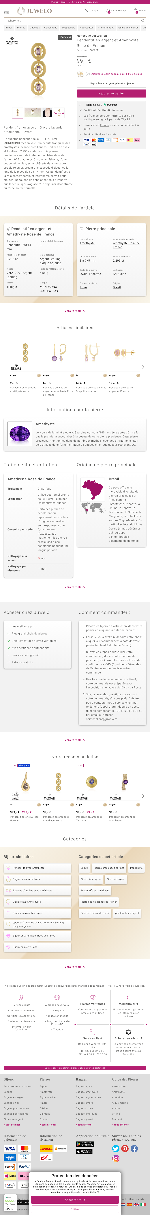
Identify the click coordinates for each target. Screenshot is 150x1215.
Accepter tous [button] (75, 1200)
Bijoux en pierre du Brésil (95, 913)
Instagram (115, 1158)
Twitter (115, 1148)
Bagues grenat (84, 1119)
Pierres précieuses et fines (109, 868)
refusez (63, 1187)
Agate (43, 1086)
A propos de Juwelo (57, 1005)
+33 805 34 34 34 (95, 1051)
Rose (83, 287)
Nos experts (57, 1010)
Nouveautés (86, 28)
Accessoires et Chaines (18, 1086)
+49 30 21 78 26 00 (95, 1054)
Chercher (143, 21)
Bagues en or (11, 1103)
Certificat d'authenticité (21, 1016)
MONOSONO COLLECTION (49, 289)
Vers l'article (73, 311)
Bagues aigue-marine (88, 1097)
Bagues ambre (84, 1103)
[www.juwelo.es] (129, 1204)
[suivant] (143, 367)
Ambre (44, 1103)
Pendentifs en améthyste (95, 890)
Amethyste (46, 1092)
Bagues (8, 1092)
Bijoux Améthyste (91, 879)
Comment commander (21, 1010)
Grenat (44, 1119)
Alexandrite (119, 1086)
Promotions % (106, 28)
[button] (6, 11)
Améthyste (87, 243)
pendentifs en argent (127, 913)
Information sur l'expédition (21, 1028)
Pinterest (125, 1148)
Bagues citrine (84, 1108)
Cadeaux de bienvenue (21, 1021)
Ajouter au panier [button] (111, 94)
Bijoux (9, 28)
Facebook (134, 1148)
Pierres (21, 28)
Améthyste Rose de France (126, 245)
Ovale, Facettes (90, 274)
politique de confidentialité (81, 1192)
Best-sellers (68, 28)
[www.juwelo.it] (143, 1204)
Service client (92, 1039)
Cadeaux (35, 28)
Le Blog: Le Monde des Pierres (57, 1023)
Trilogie (12, 287)
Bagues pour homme (16, 1114)
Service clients (21, 1005)
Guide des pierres (128, 28)
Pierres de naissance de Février (99, 902)
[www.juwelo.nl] (122, 1204)
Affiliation (57, 1029)
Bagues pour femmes (16, 1108)
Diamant (45, 1114)
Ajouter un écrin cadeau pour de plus (116, 74)
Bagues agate (84, 1086)
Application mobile (57, 1016)
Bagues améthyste (87, 1092)
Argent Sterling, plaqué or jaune (50, 261)
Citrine (44, 1108)
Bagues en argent (14, 1097)
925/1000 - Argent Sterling (19, 275)
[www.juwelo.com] (136, 1204)
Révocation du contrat (19, 1202)
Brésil (117, 287)
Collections (50, 28)
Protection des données (28, 1199)
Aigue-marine (48, 1097)
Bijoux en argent (116, 879)
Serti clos (119, 274)
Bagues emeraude (86, 1114)
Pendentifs (136, 868)
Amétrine (117, 1097)
